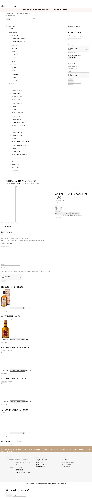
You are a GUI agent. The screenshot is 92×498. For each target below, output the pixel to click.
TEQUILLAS (15, 74)
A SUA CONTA (67, 459)
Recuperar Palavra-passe (74, 55)
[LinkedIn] (56, 220)
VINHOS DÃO (15, 109)
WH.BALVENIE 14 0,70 (11, 316)
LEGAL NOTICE (39, 462)
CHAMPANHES (16, 55)
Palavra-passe (71, 42)
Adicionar (57, 211)
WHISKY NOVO (16, 168)
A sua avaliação (5, 243)
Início (8, 184)
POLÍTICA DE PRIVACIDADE (42, 461)
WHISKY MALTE (16, 164)
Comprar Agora (75, 213)
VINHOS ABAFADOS (17, 90)
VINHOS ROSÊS (16, 148)
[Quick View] (2, 308)
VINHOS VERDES (16, 158)
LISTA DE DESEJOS (68, 464)
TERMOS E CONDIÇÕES (42, 459)
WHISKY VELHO (16, 171)
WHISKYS (12, 184)
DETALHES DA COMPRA (69, 462)
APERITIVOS (15, 45)
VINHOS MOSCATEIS (17, 135)
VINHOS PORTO (16, 138)
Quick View (28, 308)
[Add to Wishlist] (56, 206)
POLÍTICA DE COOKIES (41, 464)
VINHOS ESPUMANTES (18, 122)
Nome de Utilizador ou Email (75, 37)
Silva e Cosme (8, 6)
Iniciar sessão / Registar (74, 26)
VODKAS (14, 77)
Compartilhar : (58, 218)
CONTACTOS (67, 466)
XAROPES (14, 80)
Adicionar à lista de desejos (62, 213)
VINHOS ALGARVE (16, 93)
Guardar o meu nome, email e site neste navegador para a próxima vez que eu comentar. (26, 271)
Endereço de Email (72, 68)
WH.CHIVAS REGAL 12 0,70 (13, 378)
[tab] (47, 226)
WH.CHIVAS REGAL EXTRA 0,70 (15, 347)
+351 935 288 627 (9, 13)
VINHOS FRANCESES (17, 129)
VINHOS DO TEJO (16, 116)
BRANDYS (14, 51)
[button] (75, 21)
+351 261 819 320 (18, 13)
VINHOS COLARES (16, 106)
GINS (13, 61)
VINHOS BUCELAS (17, 103)
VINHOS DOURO (16, 119)
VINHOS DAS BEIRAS (17, 113)
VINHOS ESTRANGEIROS (18, 126)
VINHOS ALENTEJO (17, 96)
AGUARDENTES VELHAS (18, 42)
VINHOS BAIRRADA (17, 100)
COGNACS (14, 58)
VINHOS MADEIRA (17, 132)
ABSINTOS (15, 35)
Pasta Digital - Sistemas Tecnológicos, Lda (55, 483)
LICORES (14, 64)
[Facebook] (55, 220)
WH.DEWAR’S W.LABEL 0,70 (13, 441)
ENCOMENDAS (67, 461)
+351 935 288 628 (26, 13)
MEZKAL (14, 67)
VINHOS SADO (16, 151)
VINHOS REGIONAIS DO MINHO (20, 142)
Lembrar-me (72, 52)
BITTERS (14, 48)
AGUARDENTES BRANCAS (19, 38)
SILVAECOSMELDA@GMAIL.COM (12, 15)
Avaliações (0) (7, 226)
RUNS (13, 71)
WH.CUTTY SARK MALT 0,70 (14, 410)
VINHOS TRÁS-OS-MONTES (19, 155)
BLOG (62, 13)
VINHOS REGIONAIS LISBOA (19, 145)
